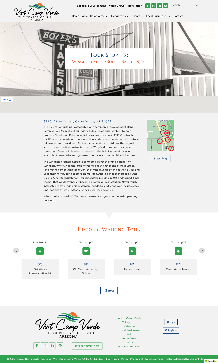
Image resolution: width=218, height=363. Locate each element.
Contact (178, 16)
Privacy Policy (120, 359)
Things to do (118, 16)
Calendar (129, 326)
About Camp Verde (93, 16)
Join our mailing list (87, 346)
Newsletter (135, 6)
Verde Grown (117, 6)
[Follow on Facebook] (147, 5)
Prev (16, 250)
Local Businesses (157, 16)
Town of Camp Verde (129, 346)
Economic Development (91, 6)
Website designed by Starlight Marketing (188, 359)
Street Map (161, 158)
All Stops (109, 291)
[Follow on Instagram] (153, 5)
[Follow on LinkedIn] (159, 5)
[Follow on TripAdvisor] (165, 5)
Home (75, 16)
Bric (129, 334)
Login (173, 322)
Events (136, 16)
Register (172, 330)
